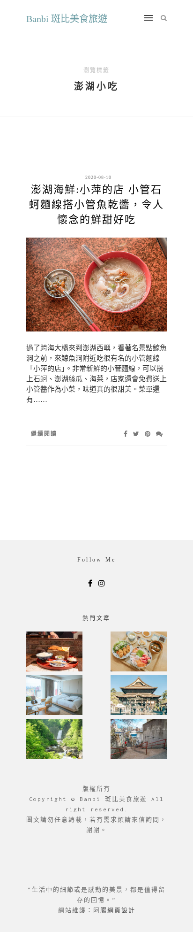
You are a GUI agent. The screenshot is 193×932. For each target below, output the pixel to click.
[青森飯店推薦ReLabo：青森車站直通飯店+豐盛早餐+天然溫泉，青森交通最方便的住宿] (54, 696)
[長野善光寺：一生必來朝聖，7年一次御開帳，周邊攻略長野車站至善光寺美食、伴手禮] (139, 696)
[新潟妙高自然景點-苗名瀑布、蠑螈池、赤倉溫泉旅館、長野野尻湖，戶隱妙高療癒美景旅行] (54, 740)
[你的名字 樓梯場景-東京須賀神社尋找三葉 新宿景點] (139, 740)
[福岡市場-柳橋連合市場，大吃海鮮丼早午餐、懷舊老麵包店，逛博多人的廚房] (139, 652)
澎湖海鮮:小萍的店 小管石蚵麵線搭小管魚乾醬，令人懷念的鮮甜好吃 (96, 204)
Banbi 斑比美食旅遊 (66, 19)
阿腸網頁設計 (114, 910)
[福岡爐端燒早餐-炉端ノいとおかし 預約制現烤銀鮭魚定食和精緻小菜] (54, 652)
